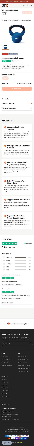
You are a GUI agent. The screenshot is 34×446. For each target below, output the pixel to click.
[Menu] (31, 5)
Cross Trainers (6, 359)
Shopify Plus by (14, 442)
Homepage (4, 20)
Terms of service (23, 371)
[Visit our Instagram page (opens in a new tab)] (5, 404)
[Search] (24, 5)
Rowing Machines (7, 365)
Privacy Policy (5, 394)
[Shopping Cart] (28, 5)
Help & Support (22, 356)
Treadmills (5, 356)
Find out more (15, 419)
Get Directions (6, 419)
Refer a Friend (6, 391)
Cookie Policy (5, 397)
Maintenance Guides (24, 359)
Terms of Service (22, 431)
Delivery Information (24, 368)
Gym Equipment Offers (14, 20)
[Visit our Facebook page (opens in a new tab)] (2, 404)
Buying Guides (22, 362)
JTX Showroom (6, 382)
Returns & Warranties (24, 365)
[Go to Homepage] (5, 5)
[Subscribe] (30, 344)
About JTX (5, 379)
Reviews (4, 385)
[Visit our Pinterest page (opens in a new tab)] (8, 404)
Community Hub (6, 388)
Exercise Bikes (6, 362)
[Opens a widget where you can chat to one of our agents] (7, 443)
